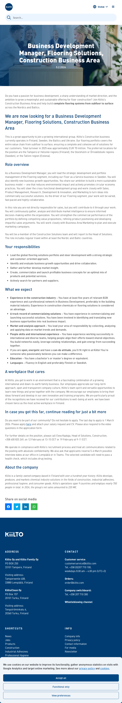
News (8, 636)
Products (10, 643)
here (28, 424)
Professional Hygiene (17, 655)
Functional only (61, 686)
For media (70, 647)
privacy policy (87, 668)
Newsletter (71, 651)
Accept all (61, 678)
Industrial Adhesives (16, 651)
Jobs (7, 640)
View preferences (61, 695)
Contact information (76, 643)
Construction (12, 647)
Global (101, 6)
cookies (104, 668)
